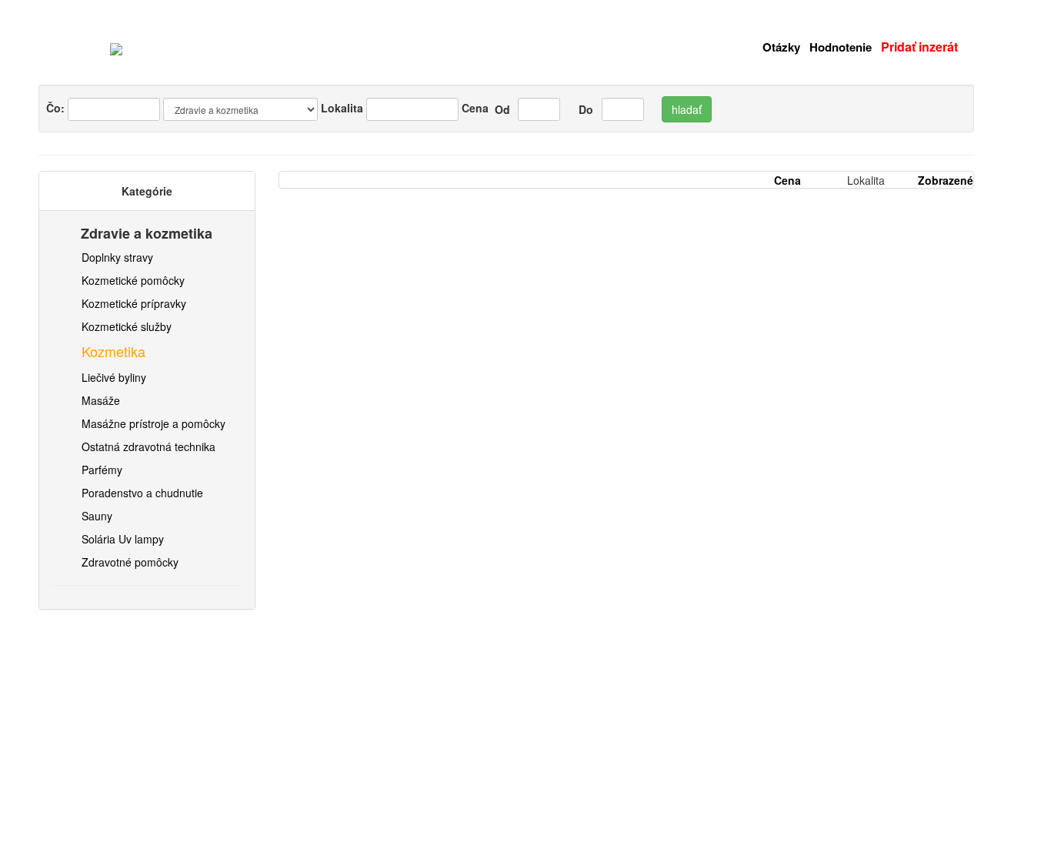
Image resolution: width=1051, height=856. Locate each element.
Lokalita (342, 107)
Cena (475, 107)
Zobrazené (945, 180)
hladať (687, 109)
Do (584, 109)
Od (500, 109)
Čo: (57, 107)
